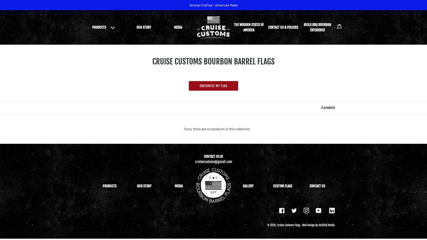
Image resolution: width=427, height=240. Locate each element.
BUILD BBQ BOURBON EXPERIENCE (317, 27)
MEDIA (178, 27)
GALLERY (248, 186)
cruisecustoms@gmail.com (213, 162)
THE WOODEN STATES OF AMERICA (249, 27)
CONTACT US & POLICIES (283, 27)
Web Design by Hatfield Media (318, 225)
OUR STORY (144, 27)
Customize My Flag (213, 86)
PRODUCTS (110, 186)
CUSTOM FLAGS (282, 186)
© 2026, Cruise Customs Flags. (284, 225)
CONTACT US (317, 186)
